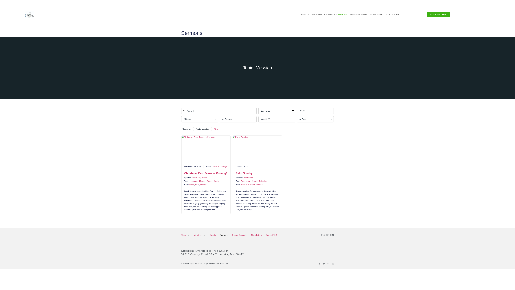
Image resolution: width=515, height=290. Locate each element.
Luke (197, 185)
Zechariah (259, 185)
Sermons (342, 14)
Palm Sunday (244, 173)
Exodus (244, 185)
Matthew (203, 185)
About (302, 14)
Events (331, 14)
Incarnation (194, 181)
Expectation (245, 181)
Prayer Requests (358, 14)
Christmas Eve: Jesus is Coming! (205, 173)
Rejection (262, 181)
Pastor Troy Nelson (199, 178)
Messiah (202, 181)
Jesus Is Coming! (219, 167)
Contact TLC (393, 14)
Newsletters (377, 14)
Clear (216, 129)
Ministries (317, 14)
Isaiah (191, 185)
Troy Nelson (248, 178)
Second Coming (213, 181)
